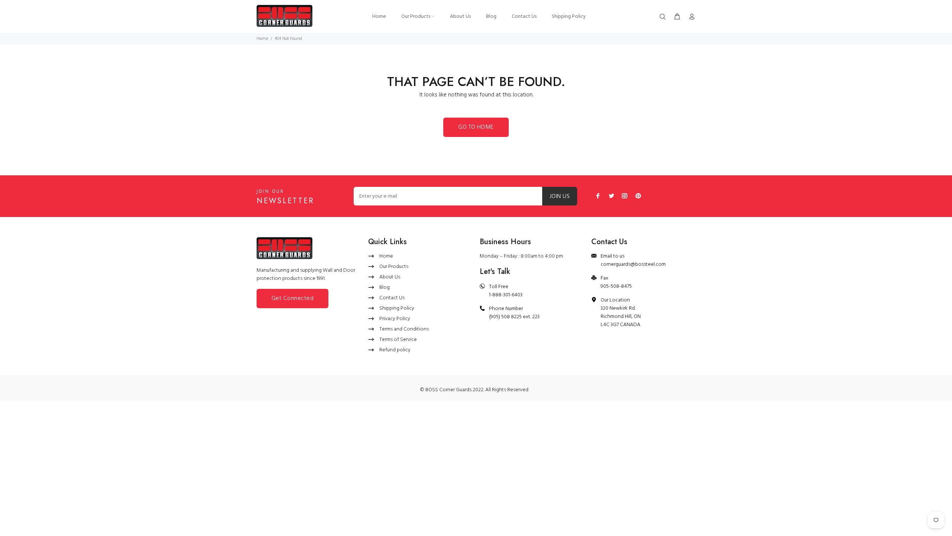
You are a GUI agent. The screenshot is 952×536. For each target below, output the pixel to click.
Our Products (393, 266)
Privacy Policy (394, 319)
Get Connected (292, 298)
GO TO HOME (476, 127)
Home (262, 38)
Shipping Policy (396, 308)
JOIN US (560, 196)
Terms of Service (398, 339)
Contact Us (392, 298)
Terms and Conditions (404, 329)
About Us (389, 277)
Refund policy (395, 350)
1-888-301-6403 (505, 295)
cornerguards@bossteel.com (633, 264)
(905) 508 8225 (505, 317)
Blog (384, 287)
